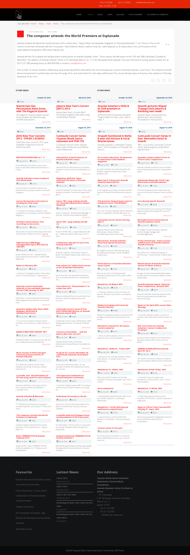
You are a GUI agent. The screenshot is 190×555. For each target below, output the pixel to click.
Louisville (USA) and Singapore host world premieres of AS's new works (73, 416)
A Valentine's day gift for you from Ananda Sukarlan (72, 243)
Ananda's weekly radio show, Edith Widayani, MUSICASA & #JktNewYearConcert (32, 311)
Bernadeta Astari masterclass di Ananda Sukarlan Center (153, 221)
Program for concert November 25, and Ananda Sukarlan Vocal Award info (72, 354)
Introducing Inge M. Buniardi (151, 201)
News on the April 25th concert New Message (154, 306)
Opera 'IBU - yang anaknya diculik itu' (71, 223)
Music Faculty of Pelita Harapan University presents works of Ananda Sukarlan (31, 354)
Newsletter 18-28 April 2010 (110, 284)
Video (100, 14)
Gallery (120, 14)
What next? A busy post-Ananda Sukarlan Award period (113, 181)
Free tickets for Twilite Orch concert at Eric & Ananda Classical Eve (73, 266)
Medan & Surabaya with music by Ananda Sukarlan (113, 306)
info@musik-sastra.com (145, 2)
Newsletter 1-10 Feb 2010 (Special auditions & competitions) (113, 408)
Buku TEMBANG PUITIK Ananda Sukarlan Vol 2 (30, 437)
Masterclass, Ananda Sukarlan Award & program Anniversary (112, 241)
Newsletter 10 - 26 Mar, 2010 (110, 369)
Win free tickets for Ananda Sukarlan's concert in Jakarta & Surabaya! (152, 328)
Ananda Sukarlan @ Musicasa (30, 396)
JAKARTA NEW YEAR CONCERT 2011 (31, 332)
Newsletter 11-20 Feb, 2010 (150, 388)
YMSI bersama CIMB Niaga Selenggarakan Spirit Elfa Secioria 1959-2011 (32, 244)
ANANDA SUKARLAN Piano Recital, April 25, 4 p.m (153, 349)
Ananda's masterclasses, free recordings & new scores (30, 223)
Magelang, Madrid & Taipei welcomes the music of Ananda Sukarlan (70, 180)
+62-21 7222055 (124, 2)
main (48, 23)
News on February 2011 (26, 265)
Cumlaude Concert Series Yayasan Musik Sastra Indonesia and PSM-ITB (71, 138)
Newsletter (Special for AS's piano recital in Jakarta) (113, 327)
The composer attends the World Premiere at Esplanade (32, 416)
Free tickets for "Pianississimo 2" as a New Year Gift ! (72, 287)
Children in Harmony (158, 14)
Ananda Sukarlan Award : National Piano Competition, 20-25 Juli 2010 (154, 285)
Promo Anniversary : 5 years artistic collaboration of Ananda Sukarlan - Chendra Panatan (154, 242)
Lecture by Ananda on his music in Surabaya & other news (32, 202)
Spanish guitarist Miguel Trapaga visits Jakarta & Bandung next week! (152, 108)
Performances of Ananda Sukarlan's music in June (114, 264)
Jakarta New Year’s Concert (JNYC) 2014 (72, 107)
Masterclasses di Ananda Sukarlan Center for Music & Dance (154, 264)
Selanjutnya (46, 122)
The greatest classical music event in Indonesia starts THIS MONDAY (115, 202)
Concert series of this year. (110, 428)
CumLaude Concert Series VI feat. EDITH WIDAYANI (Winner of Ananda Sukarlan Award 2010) (73, 311)
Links (109, 14)
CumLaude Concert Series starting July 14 (114, 221)
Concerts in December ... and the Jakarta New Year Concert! (71, 333)
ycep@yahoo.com (78, 63)
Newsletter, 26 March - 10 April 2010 (114, 348)
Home (79, 14)
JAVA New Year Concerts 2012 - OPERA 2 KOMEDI (30, 137)
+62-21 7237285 (106, 2)
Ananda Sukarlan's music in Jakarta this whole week (32, 179)
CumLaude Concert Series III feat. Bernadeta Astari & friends (154, 138)
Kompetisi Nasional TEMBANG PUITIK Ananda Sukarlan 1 (73, 437)
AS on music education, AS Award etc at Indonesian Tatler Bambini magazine (115, 159)
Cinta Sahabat (136, 14)
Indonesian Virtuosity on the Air (71, 396)
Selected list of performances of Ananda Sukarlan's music (71, 158)
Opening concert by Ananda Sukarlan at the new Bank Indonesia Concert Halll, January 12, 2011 (33, 288)
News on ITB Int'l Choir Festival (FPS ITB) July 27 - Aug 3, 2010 (154, 408)
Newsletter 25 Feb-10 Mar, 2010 (152, 369)
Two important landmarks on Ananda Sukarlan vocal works (70, 376)
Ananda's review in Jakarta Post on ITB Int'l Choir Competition (154, 158)
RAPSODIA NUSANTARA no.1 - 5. (30, 157)
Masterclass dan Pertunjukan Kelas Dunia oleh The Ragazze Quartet (31, 108)
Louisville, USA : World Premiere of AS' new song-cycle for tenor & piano (33, 376)
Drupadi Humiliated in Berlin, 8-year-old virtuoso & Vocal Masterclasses (115, 138)
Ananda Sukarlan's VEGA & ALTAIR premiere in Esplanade (113, 108)
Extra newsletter (105, 388)
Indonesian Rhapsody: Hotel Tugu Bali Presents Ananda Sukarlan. (154, 181)
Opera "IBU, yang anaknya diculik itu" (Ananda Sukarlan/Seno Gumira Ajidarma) (73, 203)
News (90, 14)
